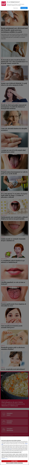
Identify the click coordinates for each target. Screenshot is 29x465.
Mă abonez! (24, 8)
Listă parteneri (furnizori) (4, 458)
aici (10, 448)
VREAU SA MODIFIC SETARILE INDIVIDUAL (14, 463)
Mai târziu (15, 8)
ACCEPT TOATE (14, 461)
